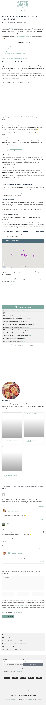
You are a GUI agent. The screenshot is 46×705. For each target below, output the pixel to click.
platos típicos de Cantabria (23, 36)
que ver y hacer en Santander (15, 28)
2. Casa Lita (6, 48)
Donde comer (13, 22)
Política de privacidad (17, 612)
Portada (3, 25)
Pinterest (30, 690)
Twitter (20, 690)
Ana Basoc (39, 699)
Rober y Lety (11, 509)
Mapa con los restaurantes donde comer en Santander (14, 58)
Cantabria (15, 25)
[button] (25, 10)
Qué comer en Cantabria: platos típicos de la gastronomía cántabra (12, 475)
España (11, 25)
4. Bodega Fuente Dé (8, 51)
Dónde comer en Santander (8, 45)
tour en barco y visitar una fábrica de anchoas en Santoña (22, 194)
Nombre (5, 659)
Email (24, 659)
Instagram (25, 690)
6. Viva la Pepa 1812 (8, 55)
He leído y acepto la (12, 612)
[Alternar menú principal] (21, 10)
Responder (41, 506)
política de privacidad (18, 671)
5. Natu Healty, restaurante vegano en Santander (15, 53)
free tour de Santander (16, 149)
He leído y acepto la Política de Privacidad (13, 664)
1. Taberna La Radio (8, 46)
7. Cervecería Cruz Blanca (9, 56)
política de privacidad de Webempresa (22, 605)
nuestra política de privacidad (17, 608)
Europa (7, 25)
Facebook (16, 690)
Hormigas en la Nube (27, 699)
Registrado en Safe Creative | (11, 699)
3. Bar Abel (6, 50)
